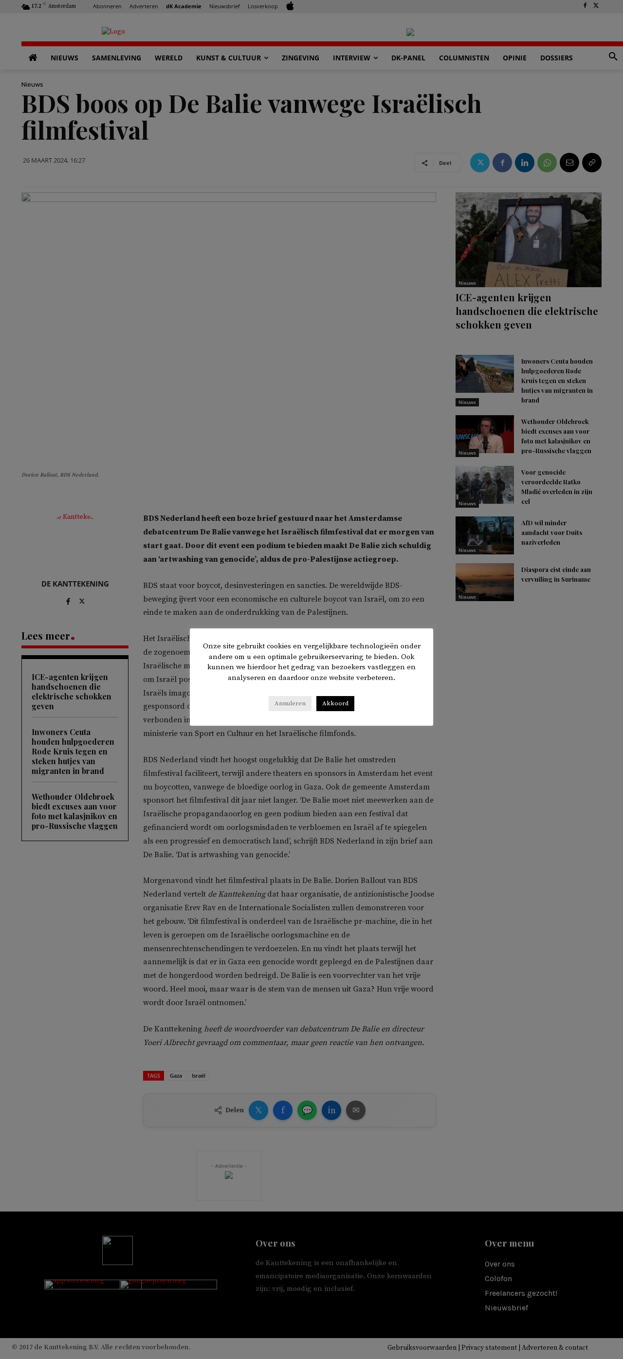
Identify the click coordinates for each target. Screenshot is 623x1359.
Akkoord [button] (335, 703)
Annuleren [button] (290, 703)
